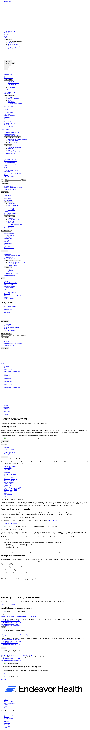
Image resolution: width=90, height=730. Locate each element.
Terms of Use (8, 714)
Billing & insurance (9, 123)
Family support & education (12, 371)
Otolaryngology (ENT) (10, 490)
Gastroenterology (9, 477)
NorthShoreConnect (13, 44)
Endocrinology (8, 475)
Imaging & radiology (13, 98)
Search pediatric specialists (8, 604)
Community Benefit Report (11, 135)
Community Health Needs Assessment (14, 151)
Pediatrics (3, 363)
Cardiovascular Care (13, 83)
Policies (6, 119)
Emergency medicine (10, 474)
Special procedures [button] (9, 452)
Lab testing (11, 100)
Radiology (7, 493)
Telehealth (7, 89)
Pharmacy (10, 97)
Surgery (6, 496)
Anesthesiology (8, 468)
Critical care (7, 471)
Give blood (11, 150)
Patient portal (8, 39)
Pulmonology (8, 491)
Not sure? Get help (13, 49)
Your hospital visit (9, 112)
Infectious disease (9, 482)
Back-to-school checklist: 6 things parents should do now (16, 655)
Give (5, 37)
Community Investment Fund (12, 132)
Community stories (9, 153)
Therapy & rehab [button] (9, 454)
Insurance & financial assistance (13, 187)
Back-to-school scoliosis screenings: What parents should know (18, 616)
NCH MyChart (12, 47)
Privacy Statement (9, 715)
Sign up (3, 673)
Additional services (10, 95)
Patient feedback (8, 122)
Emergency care (8, 106)
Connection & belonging (11, 164)
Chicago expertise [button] (9, 449)
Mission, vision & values (11, 170)
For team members (9, 703)
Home (6, 405)
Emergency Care (11, 646)
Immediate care (8, 78)
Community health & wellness (12, 137)
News (5, 165)
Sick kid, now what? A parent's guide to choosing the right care (18, 635)
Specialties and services (10, 189)
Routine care (7, 366)
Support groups (8, 114)
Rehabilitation (11, 102)
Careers (6, 36)
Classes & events (9, 126)
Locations (7, 34)
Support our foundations (14, 147)
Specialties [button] (7, 447)
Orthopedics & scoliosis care (12, 488)
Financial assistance (9, 115)
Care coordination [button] (9, 451)
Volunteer (10, 148)
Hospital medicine (9, 480)
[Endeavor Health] (45, 58)
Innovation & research (10, 161)
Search (2, 179)
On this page (4, 441)
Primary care (7, 76)
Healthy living (10, 621)
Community (8, 65)
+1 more (3, 627)
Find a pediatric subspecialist (9, 523)
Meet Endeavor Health (10, 159)
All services (11, 105)
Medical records (8, 125)
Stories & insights (9, 176)
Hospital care (8, 369)
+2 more (3, 647)
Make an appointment (10, 31)
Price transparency (9, 718)
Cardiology (7, 469)
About (6, 66)
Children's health (11, 622)
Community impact (9, 134)
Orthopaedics (11, 86)
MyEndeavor (11, 42)
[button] (4, 679)
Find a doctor (8, 33)
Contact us (7, 167)
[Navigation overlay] (5, 374)
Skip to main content (6, 1)
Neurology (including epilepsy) (13, 487)
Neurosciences (12, 84)
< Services (7, 411)
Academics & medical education (13, 173)
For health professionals (10, 701)
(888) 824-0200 (52, 520)
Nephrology (7, 485)
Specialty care (8, 79)
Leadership (7, 171)
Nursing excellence (9, 162)
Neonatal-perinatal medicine (12, 483)
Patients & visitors (9, 63)
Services (6, 407)
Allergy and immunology (11, 466)
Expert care (9, 624)
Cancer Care (11, 81)
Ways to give (8, 145)
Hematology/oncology (10, 479)
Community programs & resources (17, 139)
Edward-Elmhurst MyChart (15, 46)
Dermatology (8, 472)
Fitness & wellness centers (15, 103)
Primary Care (10, 644)
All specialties (11, 87)
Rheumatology (8, 494)
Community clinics (13, 140)
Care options (8, 61)
